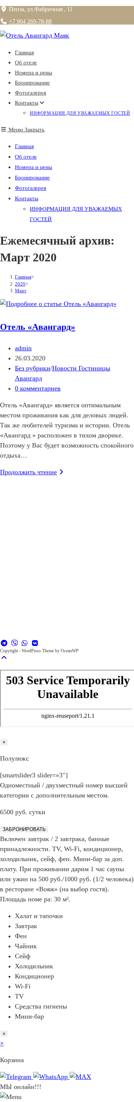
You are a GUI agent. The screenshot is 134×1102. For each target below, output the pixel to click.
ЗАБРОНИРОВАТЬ (24, 829)
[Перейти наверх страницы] (4, 658)
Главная (24, 146)
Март (20, 290)
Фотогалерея (30, 188)
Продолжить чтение (33, 472)
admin (23, 348)
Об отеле (26, 157)
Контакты (26, 198)
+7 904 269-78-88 (30, 21)
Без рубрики (32, 368)
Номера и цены (33, 167)
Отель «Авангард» (37, 327)
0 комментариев (38, 388)
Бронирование (32, 178)
